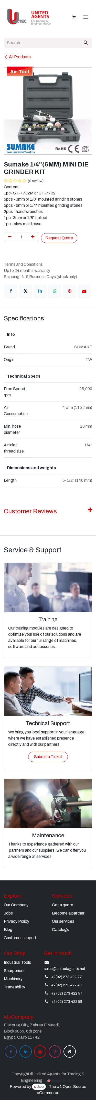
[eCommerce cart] (73, 17)
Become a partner (68, 913)
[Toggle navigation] (86, 17)
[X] (25, 291)
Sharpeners (14, 970)
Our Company (16, 905)
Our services (63, 921)
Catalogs (60, 929)
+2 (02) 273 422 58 (66, 1002)
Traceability (14, 987)
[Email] (84, 291)
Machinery (13, 979)
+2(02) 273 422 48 (66, 985)
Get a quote (62, 905)
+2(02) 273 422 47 (66, 977)
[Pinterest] (69, 291)
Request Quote (59, 238)
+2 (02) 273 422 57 (66, 993)
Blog (8, 929)
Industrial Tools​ (17, 962)
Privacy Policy (16, 921)
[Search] (85, 43)
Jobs (8, 913)
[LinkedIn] (40, 291)
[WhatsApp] (55, 291)
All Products (20, 57)
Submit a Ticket (48, 756)
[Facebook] (11, 291)
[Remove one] (10, 237)
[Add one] (33, 237)
